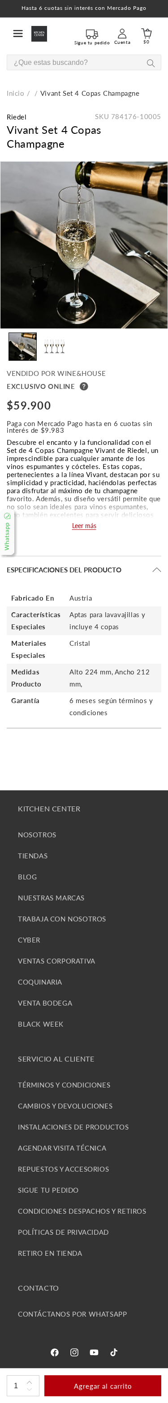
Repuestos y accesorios (63, 1169)
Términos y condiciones (64, 1085)
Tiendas (32, 856)
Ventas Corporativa (56, 961)
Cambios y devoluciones (65, 1106)
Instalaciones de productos (73, 1127)
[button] (18, 33)
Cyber (29, 940)
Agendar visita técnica (62, 1148)
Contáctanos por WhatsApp (72, 1314)
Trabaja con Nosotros (62, 919)
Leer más (84, 525)
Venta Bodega (45, 1003)
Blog (27, 877)
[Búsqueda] (151, 63)
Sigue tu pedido (48, 1190)
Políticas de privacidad (63, 1232)
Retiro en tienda (50, 1253)
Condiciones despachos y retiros (82, 1211)
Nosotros (37, 835)
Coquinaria (40, 982)
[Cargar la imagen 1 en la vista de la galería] (22, 346)
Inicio (16, 93)
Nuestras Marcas (51, 898)
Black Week (41, 1024)
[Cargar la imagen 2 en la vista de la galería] (54, 346)
